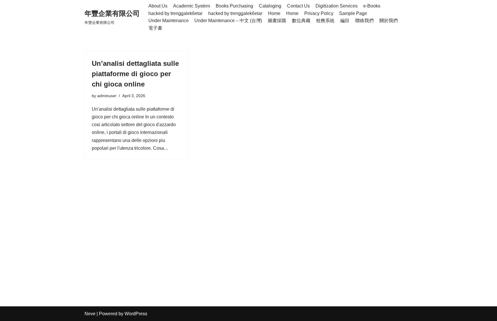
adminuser (106, 95)
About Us (157, 5)
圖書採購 (277, 20)
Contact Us (298, 5)
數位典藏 (301, 20)
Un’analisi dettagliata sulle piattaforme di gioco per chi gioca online (135, 73)
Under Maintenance (168, 20)
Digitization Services (337, 5)
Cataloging (270, 5)
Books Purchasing (234, 5)
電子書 (155, 28)
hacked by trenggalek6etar (175, 13)
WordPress (136, 313)
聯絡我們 (364, 20)
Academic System (191, 5)
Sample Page (353, 13)
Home (274, 13)
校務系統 (325, 20)
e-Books (371, 5)
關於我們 (388, 20)
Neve (90, 313)
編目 (344, 20)
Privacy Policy (318, 13)
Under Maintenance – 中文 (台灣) (228, 20)
